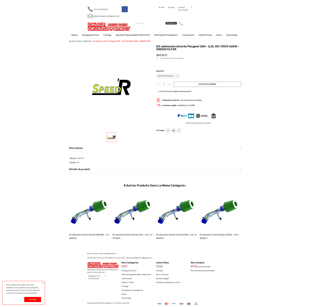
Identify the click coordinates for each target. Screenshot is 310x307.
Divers (124, 294)
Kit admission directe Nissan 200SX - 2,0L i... (220, 235)
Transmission (127, 279)
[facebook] (105, 276)
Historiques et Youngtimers (132, 290)
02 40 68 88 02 (109, 258)
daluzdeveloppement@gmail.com (106, 16)
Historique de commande (200, 267)
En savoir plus (31, 293)
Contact (181, 7)
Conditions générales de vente (168, 282)
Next (245, 215)
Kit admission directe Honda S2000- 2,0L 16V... (177, 235)
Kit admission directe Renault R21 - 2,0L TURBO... (133, 235)
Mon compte (183, 10)
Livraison (159, 267)
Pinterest (179, 130)
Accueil (161, 7)
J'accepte (33, 299)
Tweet (173, 130)
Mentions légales (162, 279)
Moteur (124, 267)
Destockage (126, 298)
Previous (65, 215)
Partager (168, 130)
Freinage (125, 286)
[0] (180, 23)
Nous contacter (162, 275)
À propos (171, 7)
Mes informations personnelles (203, 271)
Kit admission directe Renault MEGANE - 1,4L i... (90, 235)
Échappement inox (129, 271)
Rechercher (171, 23)
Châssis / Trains (128, 282)
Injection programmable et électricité (136, 275)
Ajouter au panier (207, 84)
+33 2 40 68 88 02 (100, 9)
